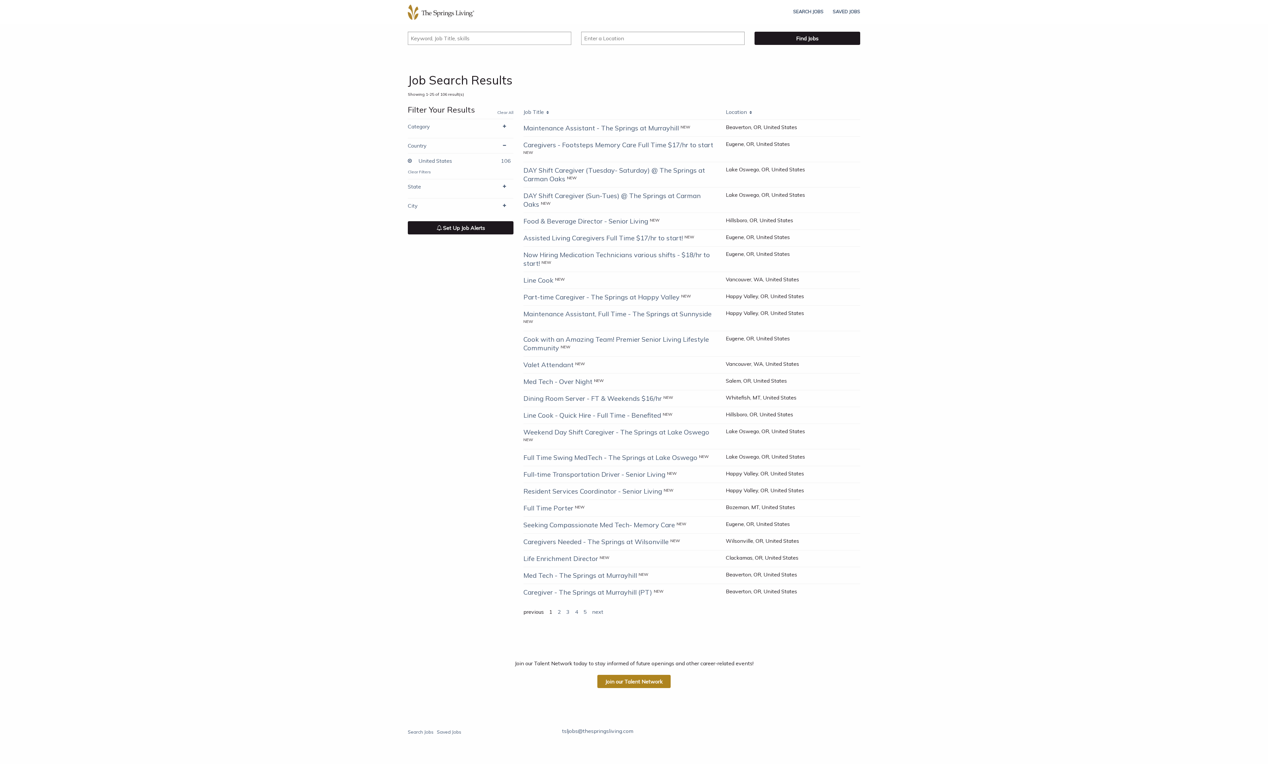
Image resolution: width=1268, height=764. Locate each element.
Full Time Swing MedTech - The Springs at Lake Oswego (610, 457)
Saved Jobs (846, 12)
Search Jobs (808, 12)
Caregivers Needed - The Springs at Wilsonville (596, 542)
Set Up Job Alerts (463, 228)
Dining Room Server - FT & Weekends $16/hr (592, 398)
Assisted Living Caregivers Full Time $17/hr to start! (603, 238)
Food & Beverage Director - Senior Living (585, 221)
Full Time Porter (548, 508)
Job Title (534, 112)
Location (738, 112)
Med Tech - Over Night (557, 381)
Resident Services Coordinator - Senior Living (592, 491)
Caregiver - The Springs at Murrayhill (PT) (587, 592)
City (413, 205)
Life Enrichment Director (560, 558)
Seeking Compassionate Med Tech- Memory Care (599, 525)
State (414, 186)
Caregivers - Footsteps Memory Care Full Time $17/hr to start (618, 145)
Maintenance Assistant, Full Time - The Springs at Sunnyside (617, 314)
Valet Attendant (548, 365)
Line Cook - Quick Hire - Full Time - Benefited (592, 415)
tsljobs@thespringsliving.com (597, 731)
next (597, 611)
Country (417, 145)
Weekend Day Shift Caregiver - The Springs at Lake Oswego (616, 432)
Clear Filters (419, 171)
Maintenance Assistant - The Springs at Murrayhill (601, 128)
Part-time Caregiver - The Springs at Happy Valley (601, 297)
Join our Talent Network (634, 681)
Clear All (505, 112)
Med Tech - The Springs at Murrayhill (580, 575)
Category (419, 126)
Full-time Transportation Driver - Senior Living (594, 474)
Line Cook (538, 280)
